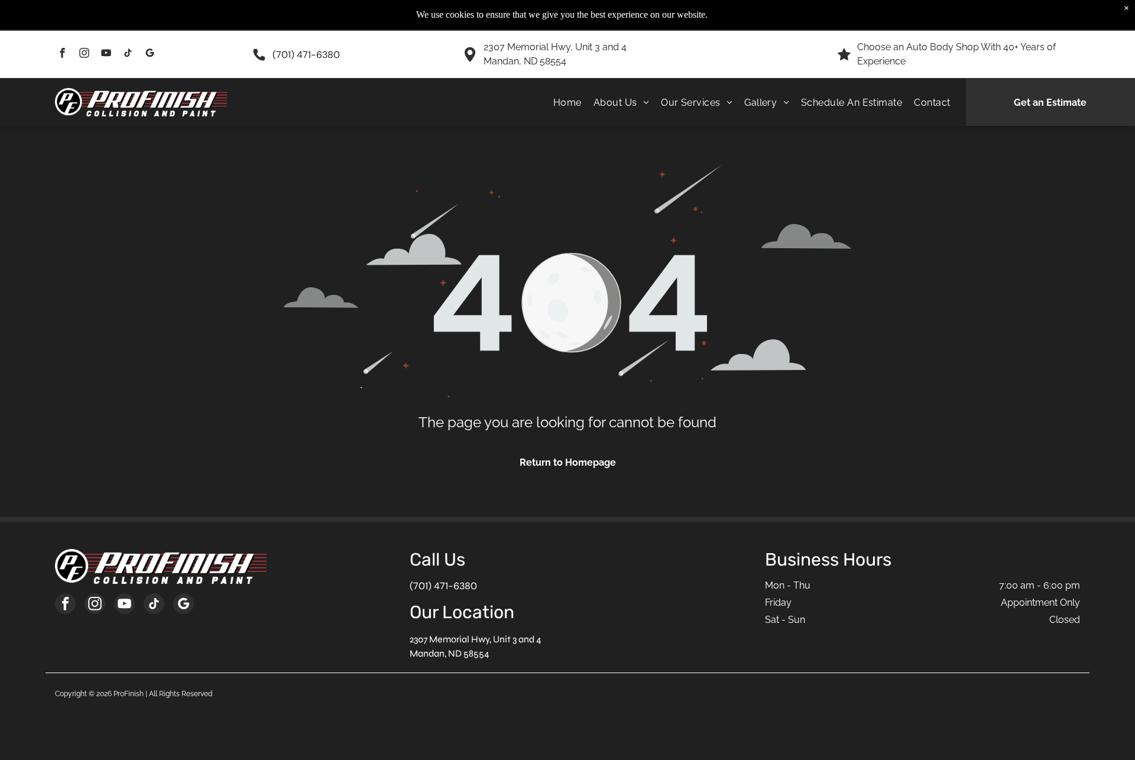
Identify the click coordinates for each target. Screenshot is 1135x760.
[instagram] (84, 54)
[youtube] (106, 54)
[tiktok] (128, 54)
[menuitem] (567, 102)
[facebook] (62, 54)
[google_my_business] (149, 54)
